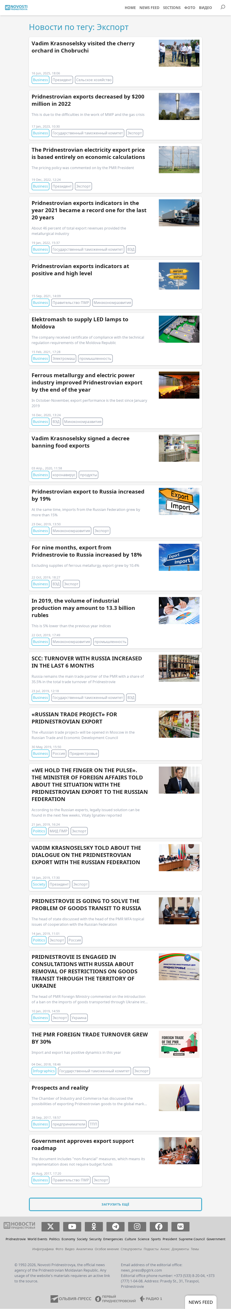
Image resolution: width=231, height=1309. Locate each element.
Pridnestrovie (16, 1239)
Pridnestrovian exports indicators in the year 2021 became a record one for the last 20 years (89, 210)
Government (216, 1239)
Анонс (165, 1249)
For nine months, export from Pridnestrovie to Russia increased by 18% (87, 551)
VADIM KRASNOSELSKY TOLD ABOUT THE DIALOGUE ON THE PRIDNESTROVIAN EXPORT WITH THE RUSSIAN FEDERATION (86, 855)
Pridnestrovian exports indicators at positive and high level (80, 269)
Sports (156, 1239)
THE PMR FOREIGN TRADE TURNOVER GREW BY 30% (90, 1038)
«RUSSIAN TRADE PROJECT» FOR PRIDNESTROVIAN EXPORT (74, 717)
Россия (59, 753)
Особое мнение (107, 1249)
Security (95, 1239)
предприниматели (69, 1124)
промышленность (95, 358)
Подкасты (151, 1249)
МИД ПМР (58, 831)
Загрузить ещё (115, 1204)
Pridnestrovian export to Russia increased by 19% (88, 495)
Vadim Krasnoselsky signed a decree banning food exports (80, 441)
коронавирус (64, 474)
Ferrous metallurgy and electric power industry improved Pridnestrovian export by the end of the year (87, 382)
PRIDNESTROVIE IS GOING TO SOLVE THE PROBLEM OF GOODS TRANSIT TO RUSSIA (86, 904)
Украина (79, 1017)
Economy (68, 1239)
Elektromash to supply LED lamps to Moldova (80, 322)
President (170, 1239)
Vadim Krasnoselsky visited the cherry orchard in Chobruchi (83, 46)
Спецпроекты (131, 1249)
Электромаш (64, 358)
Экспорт (134, 133)
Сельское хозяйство (94, 79)
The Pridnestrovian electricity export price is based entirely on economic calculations (88, 153)
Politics (39, 831)
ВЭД (130, 249)
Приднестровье (83, 753)
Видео (205, 7)
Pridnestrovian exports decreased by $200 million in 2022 (88, 100)
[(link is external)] (50, 1227)
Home (130, 7)
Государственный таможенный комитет (88, 133)
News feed (149, 7)
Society (39, 884)
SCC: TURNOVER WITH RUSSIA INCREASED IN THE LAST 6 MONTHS (87, 661)
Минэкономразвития (112, 302)
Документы (180, 1249)
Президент (62, 79)
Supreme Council (192, 1239)
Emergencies (113, 1239)
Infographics (44, 1070)
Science (143, 1239)
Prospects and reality (60, 1087)
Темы (195, 1249)
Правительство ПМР (71, 302)
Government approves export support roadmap (83, 1144)
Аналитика (84, 1249)
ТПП (93, 1124)
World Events (37, 1239)
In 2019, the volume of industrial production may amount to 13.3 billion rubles (83, 608)
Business (40, 79)
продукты (88, 474)
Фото (189, 7)
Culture (130, 1239)
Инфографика (43, 1249)
